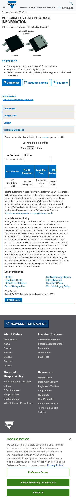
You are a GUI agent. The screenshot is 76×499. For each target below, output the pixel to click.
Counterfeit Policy (54, 282)
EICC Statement (54, 279)
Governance (44, 352)
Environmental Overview (17, 381)
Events (7, 348)
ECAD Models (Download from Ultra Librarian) (17, 98)
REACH (8, 276)
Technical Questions (14, 129)
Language (67, 8)
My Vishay (43, 394)
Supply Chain (11, 394)
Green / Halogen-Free (15, 286)
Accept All (38, 492)
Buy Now (62, 82)
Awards (8, 352)
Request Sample (37, 82)
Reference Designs (48, 403)
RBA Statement (12, 390)
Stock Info (43, 356)
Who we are (10, 339)
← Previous (13, 155)
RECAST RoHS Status (15, 282)
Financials (43, 348)
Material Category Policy (58, 286)
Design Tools (10, 115)
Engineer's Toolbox (48, 386)
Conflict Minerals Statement (59, 276)
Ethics (7, 385)
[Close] (70, 439)
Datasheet (12, 82)
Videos (42, 412)
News (7, 343)
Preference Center (38, 472)
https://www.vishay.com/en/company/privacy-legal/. (29, 212)
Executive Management (50, 343)
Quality (7, 122)
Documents (9, 108)
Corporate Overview (49, 339)
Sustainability (11, 398)
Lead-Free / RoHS (13, 279)
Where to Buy (28, 7)
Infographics (45, 390)
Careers (8, 361)
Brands (8, 356)
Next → (28, 155)
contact (45, 136)
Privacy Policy (55, 465)
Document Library (48, 381)
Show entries (31, 148)
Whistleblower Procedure (17, 403)
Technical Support (48, 407)
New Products (45, 399)
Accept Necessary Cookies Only (38, 482)
